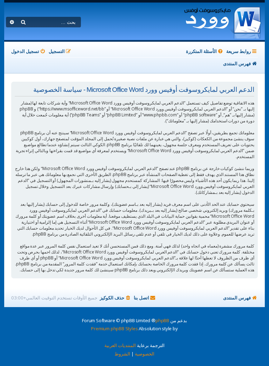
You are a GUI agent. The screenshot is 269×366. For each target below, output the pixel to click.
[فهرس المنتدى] (222, 21)
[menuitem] (205, 51)
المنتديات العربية (120, 345)
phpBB (162, 320)
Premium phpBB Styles (114, 328)
